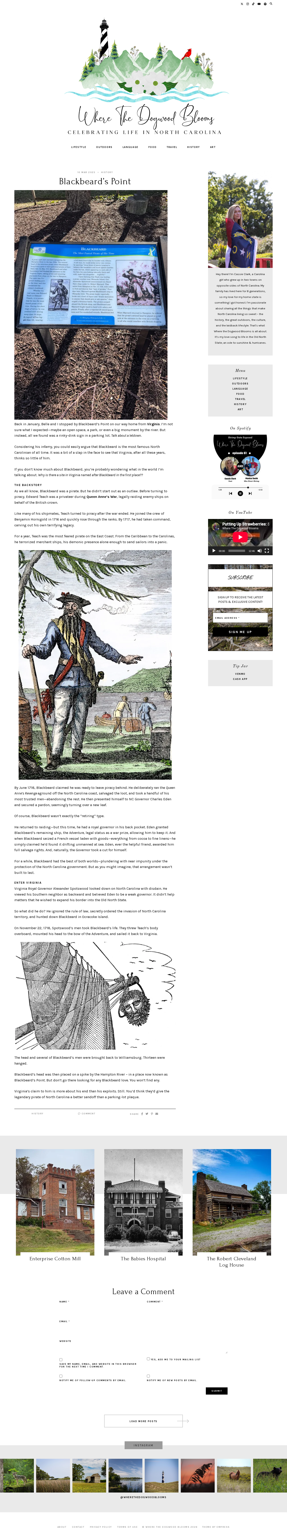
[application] (240, 537)
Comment (87, 1113)
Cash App (240, 679)
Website (65, 1341)
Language (130, 147)
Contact (78, 1527)
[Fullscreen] (267, 551)
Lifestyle (78, 147)
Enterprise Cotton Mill (55, 1259)
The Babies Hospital (143, 1259)
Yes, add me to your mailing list (175, 1359)
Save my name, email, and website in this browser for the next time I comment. (98, 1365)
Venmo (240, 674)
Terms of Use (127, 1527)
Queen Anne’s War (102, 497)
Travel (172, 147)
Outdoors (104, 147)
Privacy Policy (101, 1527)
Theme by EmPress (216, 1527)
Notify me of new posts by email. (172, 1380)
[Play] (214, 551)
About (62, 1527)
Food (152, 147)
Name (64, 1301)
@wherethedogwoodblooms (143, 1497)
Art (213, 147)
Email (64, 1321)
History (193, 147)
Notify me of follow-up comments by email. (93, 1380)
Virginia (153, 424)
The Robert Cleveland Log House (232, 1262)
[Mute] (259, 551)
